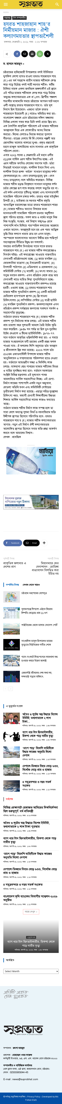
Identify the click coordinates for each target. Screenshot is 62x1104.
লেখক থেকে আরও (31, 584)
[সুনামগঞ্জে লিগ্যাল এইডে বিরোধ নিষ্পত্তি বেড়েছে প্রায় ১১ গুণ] (11, 613)
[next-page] (11, 689)
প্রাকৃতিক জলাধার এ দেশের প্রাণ (14, 565)
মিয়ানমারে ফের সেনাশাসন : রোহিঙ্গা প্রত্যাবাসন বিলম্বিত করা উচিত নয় (45, 568)
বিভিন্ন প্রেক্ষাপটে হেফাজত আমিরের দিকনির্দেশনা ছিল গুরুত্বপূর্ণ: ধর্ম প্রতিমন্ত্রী (30, 809)
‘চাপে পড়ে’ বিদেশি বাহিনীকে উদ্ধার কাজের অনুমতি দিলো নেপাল (38, 751)
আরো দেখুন (30, 911)
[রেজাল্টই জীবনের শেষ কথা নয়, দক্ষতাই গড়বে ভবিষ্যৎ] (11, 676)
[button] (5, 4)
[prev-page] (5, 689)
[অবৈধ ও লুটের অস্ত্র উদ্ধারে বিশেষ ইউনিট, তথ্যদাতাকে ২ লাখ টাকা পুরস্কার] (11, 718)
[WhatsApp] (40, 54)
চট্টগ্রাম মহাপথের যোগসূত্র (34, 593)
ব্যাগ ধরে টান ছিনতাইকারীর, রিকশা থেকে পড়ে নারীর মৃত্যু (37, 734)
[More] (44, 543)
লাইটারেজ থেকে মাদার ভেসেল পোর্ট (39, 625)
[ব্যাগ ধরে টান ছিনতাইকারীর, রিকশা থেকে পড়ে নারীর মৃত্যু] (11, 736)
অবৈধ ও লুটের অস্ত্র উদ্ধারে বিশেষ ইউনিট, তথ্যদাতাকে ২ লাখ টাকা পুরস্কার (26, 824)
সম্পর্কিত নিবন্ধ (12, 584)
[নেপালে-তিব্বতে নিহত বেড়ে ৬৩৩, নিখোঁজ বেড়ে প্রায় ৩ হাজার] (11, 770)
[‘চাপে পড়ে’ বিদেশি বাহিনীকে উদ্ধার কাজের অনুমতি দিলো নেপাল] (11, 752)
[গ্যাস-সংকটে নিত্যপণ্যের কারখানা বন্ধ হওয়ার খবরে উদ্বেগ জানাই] (11, 660)
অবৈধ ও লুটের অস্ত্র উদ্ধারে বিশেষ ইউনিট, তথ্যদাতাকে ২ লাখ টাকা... (40, 718)
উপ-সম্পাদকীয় (19, 17)
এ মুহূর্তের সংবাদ (31, 937)
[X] (47, 54)
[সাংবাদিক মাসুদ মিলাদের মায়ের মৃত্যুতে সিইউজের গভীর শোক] (11, 644)
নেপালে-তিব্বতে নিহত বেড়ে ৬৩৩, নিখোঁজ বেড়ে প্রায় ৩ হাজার (40, 767)
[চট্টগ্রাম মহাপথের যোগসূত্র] (11, 597)
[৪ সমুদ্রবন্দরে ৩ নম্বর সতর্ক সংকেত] (11, 786)
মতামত (6, 12)
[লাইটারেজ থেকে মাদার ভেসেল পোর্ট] (11, 629)
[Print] (32, 54)
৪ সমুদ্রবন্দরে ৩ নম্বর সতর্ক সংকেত (22, 884)
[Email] (24, 54)
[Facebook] (17, 54)
